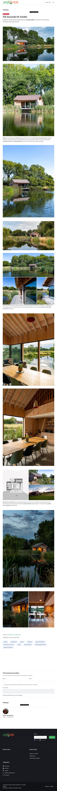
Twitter (6, 770)
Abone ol (37, 740)
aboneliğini (43, 740)
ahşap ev (30, 641)
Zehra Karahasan (8, 715)
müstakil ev (14, 641)
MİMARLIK (7, 14)
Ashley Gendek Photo (40, 644)
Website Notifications (10, 773)
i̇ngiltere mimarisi (8, 647)
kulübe (5, 641)
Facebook (7, 766)
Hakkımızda (32, 756)
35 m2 (19, 644)
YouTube (7, 768)
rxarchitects (10, 634)
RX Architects (27, 644)
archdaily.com (17, 634)
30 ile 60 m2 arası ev (9, 644)
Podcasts (7, 775)
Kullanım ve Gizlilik (34, 753)
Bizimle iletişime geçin (35, 758)
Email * (30, 678)
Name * (4, 678)
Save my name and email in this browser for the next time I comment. (21, 684)
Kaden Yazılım (18, 788)
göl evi (22, 641)
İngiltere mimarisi (40, 641)
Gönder (52, 737)
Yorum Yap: (5, 687)
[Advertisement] (28, 660)
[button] (53, 2)
